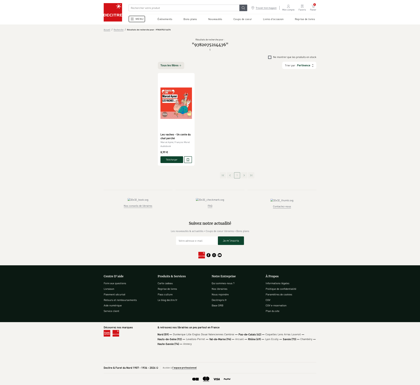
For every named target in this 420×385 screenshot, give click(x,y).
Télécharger (172, 159)
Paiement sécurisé (114, 294)
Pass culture (165, 294)
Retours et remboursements (120, 300)
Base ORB (217, 305)
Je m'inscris (231, 240)
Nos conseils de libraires (138, 205)
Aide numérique (113, 305)
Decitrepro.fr (219, 300)
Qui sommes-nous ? (223, 283)
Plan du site (272, 311)
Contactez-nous (282, 206)
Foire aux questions (115, 283)
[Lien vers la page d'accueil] (113, 12)
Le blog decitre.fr (167, 300)
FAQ (210, 205)
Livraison (109, 288)
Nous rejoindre (220, 294)
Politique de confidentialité (281, 288)
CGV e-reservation (276, 305)
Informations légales (277, 283)
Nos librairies (219, 288)
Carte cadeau (165, 283)
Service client (111, 311)
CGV (268, 300)
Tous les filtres (169, 65)
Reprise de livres (167, 288)
